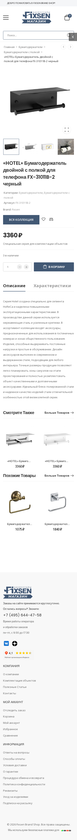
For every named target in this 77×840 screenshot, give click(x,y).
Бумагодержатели (31, 47)
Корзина (8, 716)
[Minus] (19, 266)
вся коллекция (21, 220)
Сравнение (10, 735)
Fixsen (16, 209)
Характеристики (52, 285)
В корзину (56, 267)
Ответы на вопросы (16, 752)
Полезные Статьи (14, 687)
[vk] (6, 643)
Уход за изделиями (15, 797)
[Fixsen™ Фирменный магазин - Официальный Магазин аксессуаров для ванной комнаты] (36, 18)
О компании (11, 674)
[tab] (18, 285)
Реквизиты (10, 790)
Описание (14, 285)
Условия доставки (15, 765)
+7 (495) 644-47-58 (22, 615)
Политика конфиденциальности (24, 784)
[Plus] (26, 266)
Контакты (9, 693)
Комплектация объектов (19, 680)
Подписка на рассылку (17, 803)
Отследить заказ (14, 710)
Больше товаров (57, 413)
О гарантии (10, 771)
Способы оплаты (14, 759)
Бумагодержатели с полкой (22, 52)
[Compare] (51, 219)
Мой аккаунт (11, 723)
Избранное (10, 729)
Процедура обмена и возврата (23, 778)
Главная (9, 47)
